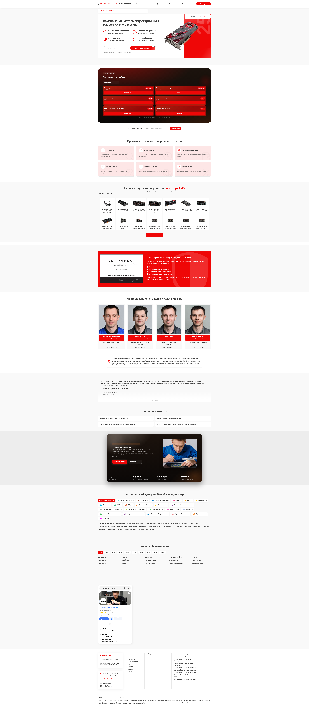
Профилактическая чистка (112, 98)
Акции (171, 4)
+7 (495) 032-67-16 (124, 4)
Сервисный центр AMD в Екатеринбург (186, 670)
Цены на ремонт (162, 4)
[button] (151, 352)
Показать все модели (154, 235)
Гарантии (178, 4)
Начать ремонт (204, 4)
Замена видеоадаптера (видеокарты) (115, 108)
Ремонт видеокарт (152, 656)
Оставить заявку (119, 461)
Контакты (192, 4)
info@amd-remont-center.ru (109, 681)
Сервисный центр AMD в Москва (184, 656)
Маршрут (105, 618)
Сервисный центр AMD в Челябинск (185, 667)
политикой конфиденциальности (125, 52)
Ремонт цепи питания (162, 98)
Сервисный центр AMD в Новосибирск (185, 672)
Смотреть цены (135, 461)
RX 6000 (101, 193)
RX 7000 (109, 193)
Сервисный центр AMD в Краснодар (185, 679)
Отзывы (184, 4)
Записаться (127, 92)
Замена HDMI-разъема (163, 108)
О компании (151, 4)
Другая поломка (175, 128)
